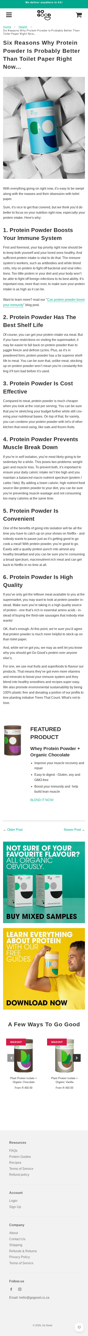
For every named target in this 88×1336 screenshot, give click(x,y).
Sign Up (15, 1207)
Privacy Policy (19, 1257)
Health (23, 26)
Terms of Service (21, 1168)
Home (7, 26)
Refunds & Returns (23, 1251)
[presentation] (11, 1058)
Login (13, 1200)
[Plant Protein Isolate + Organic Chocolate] (23, 1056)
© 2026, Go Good (42, 1325)
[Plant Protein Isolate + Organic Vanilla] (64, 1056)
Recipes (15, 1162)
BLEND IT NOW (42, 800)
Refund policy (19, 1174)
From (23, 1087)
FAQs (13, 1150)
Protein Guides (20, 1156)
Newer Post (72, 829)
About (13, 1233)
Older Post (15, 829)
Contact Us (17, 1239)
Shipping (15, 1245)
